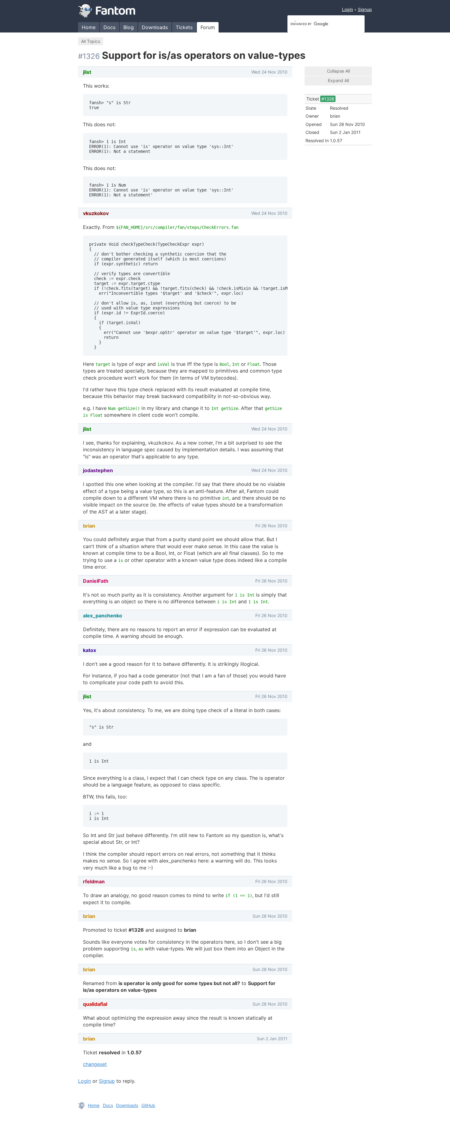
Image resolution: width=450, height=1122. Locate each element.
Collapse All (338, 71)
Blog (128, 27)
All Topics (90, 41)
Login (347, 9)
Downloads (155, 27)
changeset (95, 1064)
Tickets (184, 27)
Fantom (107, 11)
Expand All (338, 80)
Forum (208, 27)
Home (89, 27)
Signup (365, 9)
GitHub (148, 1105)
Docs (109, 27)
